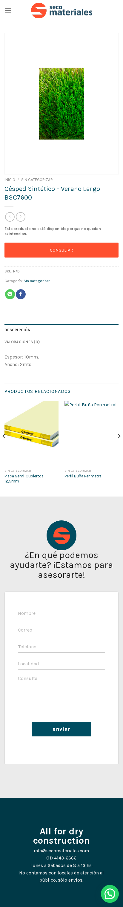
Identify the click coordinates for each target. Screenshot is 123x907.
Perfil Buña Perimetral (83, 476)
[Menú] (8, 10)
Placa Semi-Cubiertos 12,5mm (24, 479)
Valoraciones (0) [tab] (22, 342)
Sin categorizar (37, 179)
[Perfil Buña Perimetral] (91, 433)
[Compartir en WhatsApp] (10, 294)
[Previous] (4, 448)
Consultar (61, 250)
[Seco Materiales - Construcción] (62, 10)
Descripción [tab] (17, 330)
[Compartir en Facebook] (21, 294)
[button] (110, 894)
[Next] (119, 448)
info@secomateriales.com (61, 851)
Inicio (9, 179)
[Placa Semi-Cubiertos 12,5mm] (31, 433)
